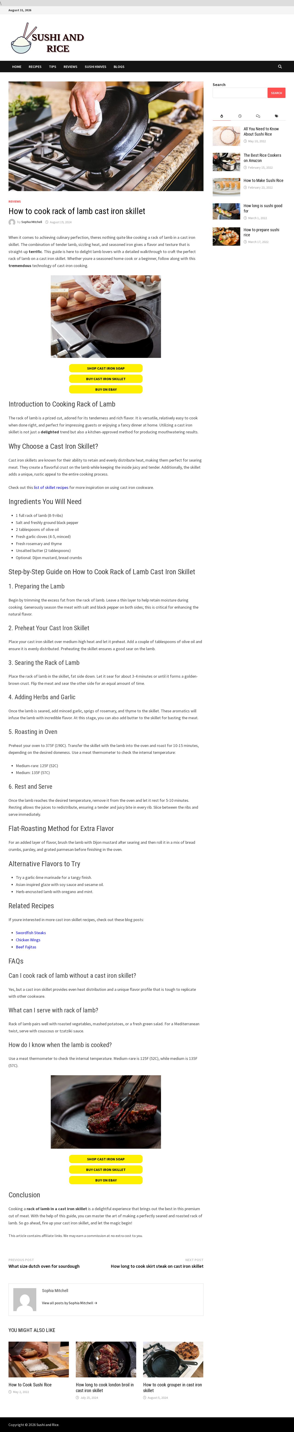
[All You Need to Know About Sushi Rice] (226, 129)
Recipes (35, 66)
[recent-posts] (240, 116)
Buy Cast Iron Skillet (106, 378)
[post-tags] (276, 116)
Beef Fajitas (26, 947)
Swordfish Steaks (31, 932)
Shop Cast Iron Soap (106, 368)
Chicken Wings (28, 939)
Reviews (70, 66)
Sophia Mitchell (31, 222)
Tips (52, 66)
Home (16, 66)
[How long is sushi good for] (226, 206)
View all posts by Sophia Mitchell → (69, 1303)
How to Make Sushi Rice (263, 180)
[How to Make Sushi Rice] (226, 181)
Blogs (119, 66)
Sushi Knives (95, 66)
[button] (106, 368)
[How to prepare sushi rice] (226, 230)
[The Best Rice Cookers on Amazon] (226, 156)
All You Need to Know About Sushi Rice (261, 131)
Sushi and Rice (48, 1424)
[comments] (258, 116)
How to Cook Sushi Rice (30, 1384)
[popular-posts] (222, 116)
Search (219, 84)
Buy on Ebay (106, 389)
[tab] (222, 116)
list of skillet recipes (51, 487)
